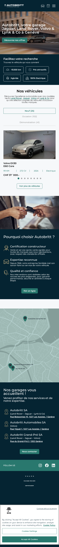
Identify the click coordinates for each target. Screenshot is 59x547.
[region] (29, 525)
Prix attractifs (39, 69)
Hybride (14, 78)
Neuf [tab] (27, 111)
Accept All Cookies (29, 539)
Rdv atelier (48, 5)
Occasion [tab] (27, 116)
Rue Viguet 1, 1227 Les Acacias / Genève (29, 429)
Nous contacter (29, 451)
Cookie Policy (49, 525)
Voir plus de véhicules (29, 186)
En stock (42, 5)
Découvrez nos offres (14, 40)
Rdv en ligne (30, 291)
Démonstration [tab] (27, 122)
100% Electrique (37, 78)
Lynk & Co (44, 98)
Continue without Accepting (47, 509)
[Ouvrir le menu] (54, 5)
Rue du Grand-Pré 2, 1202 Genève (26, 441)
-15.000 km (16, 69)
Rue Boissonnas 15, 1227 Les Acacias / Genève (32, 417)
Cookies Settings (29, 531)
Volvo (34, 98)
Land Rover (16, 98)
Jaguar (26, 98)
